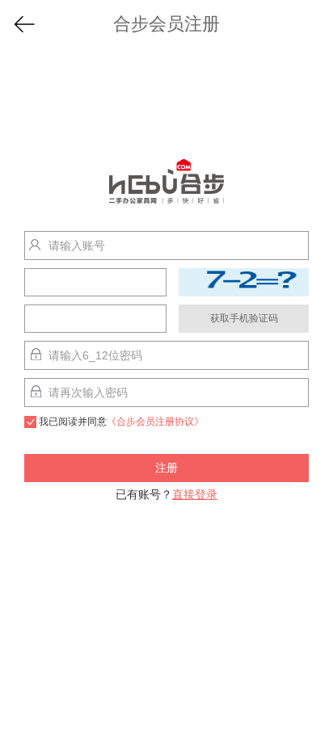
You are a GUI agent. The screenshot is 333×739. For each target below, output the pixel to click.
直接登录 (194, 494)
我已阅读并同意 (121, 421)
